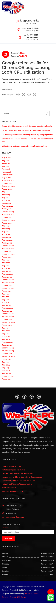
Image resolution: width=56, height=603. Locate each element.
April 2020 (6, 336)
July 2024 (5, 192)
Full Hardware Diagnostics (12, 466)
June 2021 (6, 297)
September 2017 (8, 376)
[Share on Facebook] (18, 94)
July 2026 (5, 161)
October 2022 (7, 251)
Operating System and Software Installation (18, 481)
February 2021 (7, 308)
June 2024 (6, 195)
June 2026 (6, 163)
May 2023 (5, 231)
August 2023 (7, 223)
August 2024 (7, 189)
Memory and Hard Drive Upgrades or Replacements (22, 477)
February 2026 (7, 175)
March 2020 (6, 339)
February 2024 (7, 206)
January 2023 (7, 243)
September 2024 (8, 186)
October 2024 (7, 183)
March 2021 (6, 305)
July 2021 (5, 294)
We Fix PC (23, 56)
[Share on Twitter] (23, 94)
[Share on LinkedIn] (34, 94)
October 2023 (7, 217)
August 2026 (7, 158)
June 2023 (6, 229)
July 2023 (5, 226)
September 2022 (8, 254)
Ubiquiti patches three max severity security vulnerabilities (24, 146)
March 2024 (6, 203)
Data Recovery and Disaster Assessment (17, 473)
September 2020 (8, 322)
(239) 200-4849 (30, 20)
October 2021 (7, 285)
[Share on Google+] (29, 94)
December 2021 (8, 280)
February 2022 (7, 274)
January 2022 (7, 277)
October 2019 (7, 354)
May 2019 (5, 368)
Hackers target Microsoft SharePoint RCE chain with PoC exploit (26, 130)
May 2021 (5, 300)
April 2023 (6, 234)
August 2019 (6, 359)
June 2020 (6, 331)
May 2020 (5, 334)
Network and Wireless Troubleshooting (17, 484)
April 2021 (6, 302)
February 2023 (7, 240)
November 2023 (8, 214)
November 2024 (8, 180)
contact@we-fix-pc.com (15, 517)
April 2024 (6, 200)
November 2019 (8, 351)
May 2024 (5, 197)
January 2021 (7, 311)
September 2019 (8, 356)
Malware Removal (9, 488)
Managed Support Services (12, 491)
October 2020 (7, 319)
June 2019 (6, 365)
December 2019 (8, 348)
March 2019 (6, 373)
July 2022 (5, 260)
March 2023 (6, 237)
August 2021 (6, 291)
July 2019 (5, 362)
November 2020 (8, 317)
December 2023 (8, 212)
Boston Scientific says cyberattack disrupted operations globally (27, 126)
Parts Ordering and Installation (13, 470)
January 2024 (7, 209)
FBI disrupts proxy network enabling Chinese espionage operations (27, 135)
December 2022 (8, 246)
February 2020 (7, 342)
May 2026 (5, 166)
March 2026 (6, 172)
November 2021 (8, 283)
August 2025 (7, 178)
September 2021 (8, 288)
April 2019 (6, 371)
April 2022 (6, 268)
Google (9, 89)
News (22, 53)
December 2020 (8, 314)
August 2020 (7, 325)
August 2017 (6, 379)
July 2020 (5, 328)
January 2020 (7, 345)
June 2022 (6, 263)
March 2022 (6, 271)
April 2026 (6, 169)
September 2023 (8, 220)
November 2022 (8, 249)
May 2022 (5, 266)
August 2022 (7, 257)
